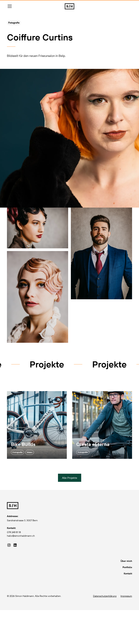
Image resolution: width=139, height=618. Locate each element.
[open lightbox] (37, 228)
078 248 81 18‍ (14, 532)
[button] (34, 6)
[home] (69, 6)
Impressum (126, 596)
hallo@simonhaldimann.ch (21, 535)
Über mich (126, 561)
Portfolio (127, 567)
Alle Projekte (69, 477)
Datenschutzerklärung (104, 596)
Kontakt (128, 573)
